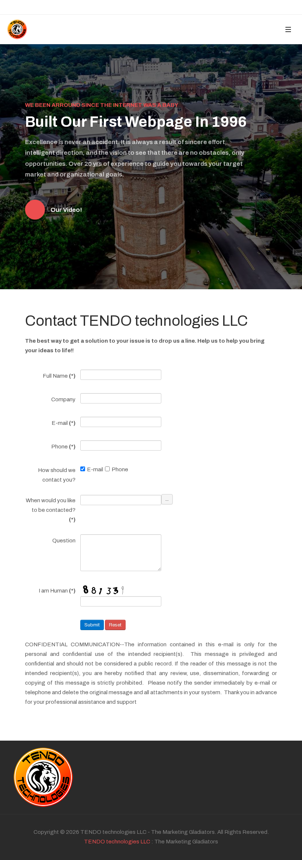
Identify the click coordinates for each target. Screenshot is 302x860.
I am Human (57, 591)
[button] (288, 29)
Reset (115, 624)
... (167, 499)
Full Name (59, 376)
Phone (63, 447)
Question (64, 540)
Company (63, 399)
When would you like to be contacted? (51, 509)
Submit (92, 624)
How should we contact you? (57, 475)
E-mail (64, 423)
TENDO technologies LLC (117, 842)
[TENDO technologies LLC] (17, 29)
